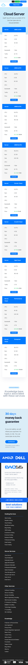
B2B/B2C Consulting (9, 604)
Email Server (8, 579)
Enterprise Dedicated (10, 565)
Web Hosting (8, 518)
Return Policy (8, 632)
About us (7, 649)
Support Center (8, 644)
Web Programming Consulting (12, 597)
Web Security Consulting (10, 600)
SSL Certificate (8, 612)
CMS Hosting (8, 530)
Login (17, 1)
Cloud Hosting (8, 522)
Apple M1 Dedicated (9, 562)
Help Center (16, 4)
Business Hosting (9, 537)
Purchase (14, 61)
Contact (6, 651)
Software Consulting (9, 590)
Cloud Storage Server (10, 572)
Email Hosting (8, 542)
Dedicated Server (9, 560)
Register (23, 1)
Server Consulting (9, 592)
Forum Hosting (8, 544)
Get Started (11, 441)
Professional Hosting (10, 539)
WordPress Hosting (9, 525)
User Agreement (9, 625)
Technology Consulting (10, 607)
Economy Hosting (9, 535)
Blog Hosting (8, 527)
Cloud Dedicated (9, 557)
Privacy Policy (8, 627)
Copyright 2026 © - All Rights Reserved (12, 660)
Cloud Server (8, 555)
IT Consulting (8, 609)
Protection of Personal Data (11, 622)
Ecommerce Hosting (9, 532)
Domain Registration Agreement (12, 630)
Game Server (8, 577)
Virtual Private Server (10, 574)
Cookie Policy (8, 634)
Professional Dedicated (10, 567)
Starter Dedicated (9, 570)
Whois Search (8, 637)
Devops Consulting (9, 595)
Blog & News (8, 646)
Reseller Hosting (9, 520)
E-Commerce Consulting (10, 602)
